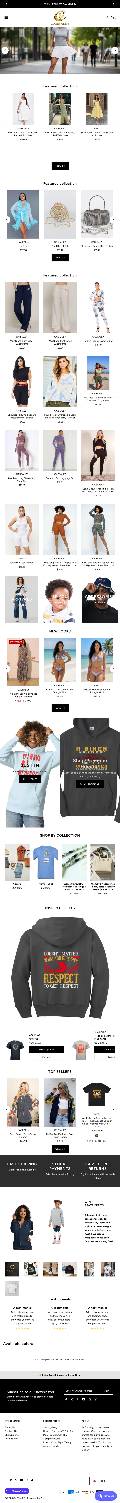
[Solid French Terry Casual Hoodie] (23, 1102)
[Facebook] (66, 1400)
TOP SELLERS (60, 1072)
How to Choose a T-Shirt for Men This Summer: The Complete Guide (58, 1435)
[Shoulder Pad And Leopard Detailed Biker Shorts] (22, 381)
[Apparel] (17, 862)
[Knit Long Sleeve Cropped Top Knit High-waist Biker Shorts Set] (60, 529)
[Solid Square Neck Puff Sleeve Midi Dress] (97, 109)
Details (46, 1057)
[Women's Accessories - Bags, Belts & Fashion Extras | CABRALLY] (102, 862)
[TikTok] (96, 1400)
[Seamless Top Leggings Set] (60, 450)
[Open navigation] (26, 17)
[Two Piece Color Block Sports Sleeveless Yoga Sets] (98, 373)
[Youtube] (83, 1400)
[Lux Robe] (23, 214)
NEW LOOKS (60, 631)
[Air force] (15, 1050)
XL (96, 1141)
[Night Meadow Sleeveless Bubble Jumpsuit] (23, 662)
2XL (99, 1141)
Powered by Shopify (38, 1498)
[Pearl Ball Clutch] (60, 214)
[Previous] (6, 4)
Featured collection (60, 86)
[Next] (113, 4)
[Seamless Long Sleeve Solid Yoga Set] (22, 450)
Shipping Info (12, 1434)
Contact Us (11, 1431)
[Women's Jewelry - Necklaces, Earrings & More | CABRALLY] (74, 862)
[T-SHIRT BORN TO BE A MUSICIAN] (80, 1050)
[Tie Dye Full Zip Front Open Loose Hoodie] (60, 1102)
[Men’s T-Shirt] (45, 862)
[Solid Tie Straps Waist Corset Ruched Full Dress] (23, 109)
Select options (46, 1049)
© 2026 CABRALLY (15, 1498)
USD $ (101, 1481)
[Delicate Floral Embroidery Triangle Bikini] (97, 660)
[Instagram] (90, 1400)
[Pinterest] (77, 1400)
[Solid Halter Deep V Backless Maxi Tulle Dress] (60, 109)
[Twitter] (71, 1400)
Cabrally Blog (50, 1427)
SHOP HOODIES (90, 783)
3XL (104, 1141)
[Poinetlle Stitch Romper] (22, 529)
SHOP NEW (30, 779)
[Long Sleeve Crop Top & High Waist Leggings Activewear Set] (98, 455)
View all (60, 165)
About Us (10, 1427)
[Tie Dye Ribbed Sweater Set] (98, 307)
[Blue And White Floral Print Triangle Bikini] (60, 660)
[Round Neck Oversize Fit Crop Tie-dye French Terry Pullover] (60, 381)
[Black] (96, 1135)
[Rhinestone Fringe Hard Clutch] (97, 214)
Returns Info (11, 1438)
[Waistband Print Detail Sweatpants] (22, 307)
